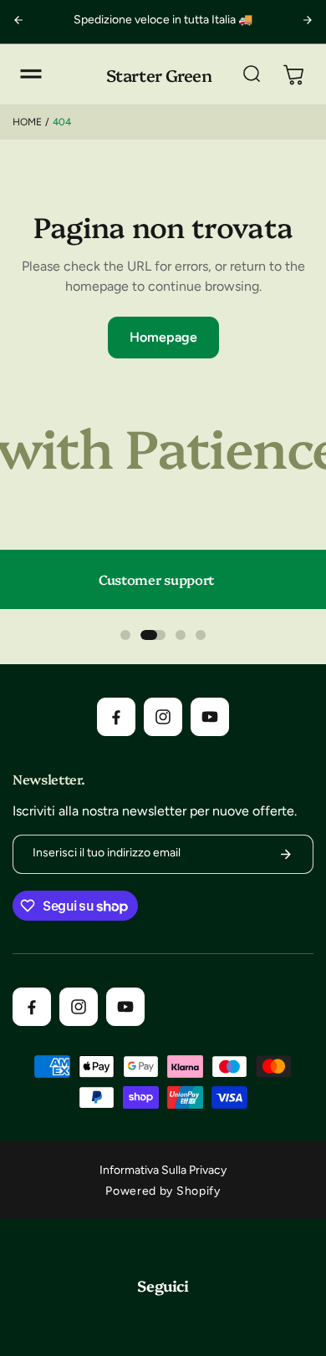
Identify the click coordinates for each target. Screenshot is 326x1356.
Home (27, 122)
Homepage (163, 337)
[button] (31, 74)
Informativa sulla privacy (163, 1170)
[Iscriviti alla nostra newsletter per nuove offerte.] (285, 854)
